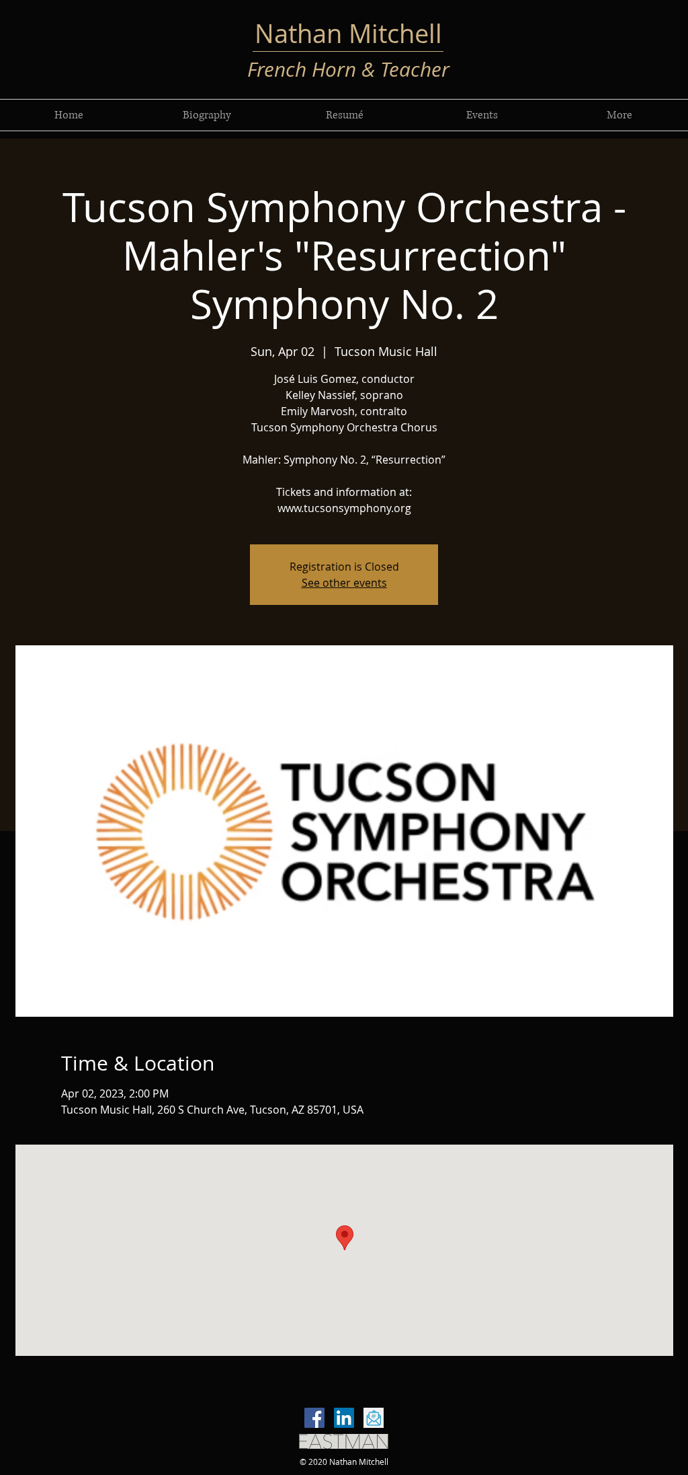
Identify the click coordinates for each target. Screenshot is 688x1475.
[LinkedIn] (344, 1418)
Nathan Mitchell (348, 33)
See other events (344, 582)
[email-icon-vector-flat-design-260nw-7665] (373, 1418)
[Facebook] (314, 1418)
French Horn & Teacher (348, 69)
